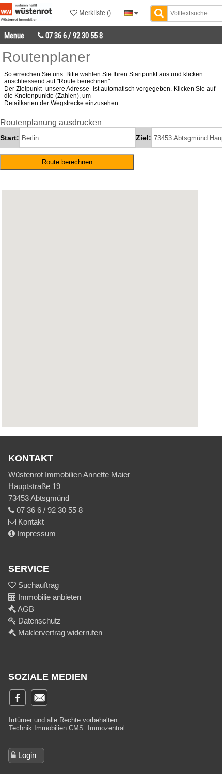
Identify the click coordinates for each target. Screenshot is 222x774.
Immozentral (106, 728)
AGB (25, 608)
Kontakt (30, 521)
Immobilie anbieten (49, 597)
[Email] (39, 697)
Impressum (35, 533)
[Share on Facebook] (17, 697)
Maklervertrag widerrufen (59, 632)
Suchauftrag (37, 585)
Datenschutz (38, 620)
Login (27, 755)
